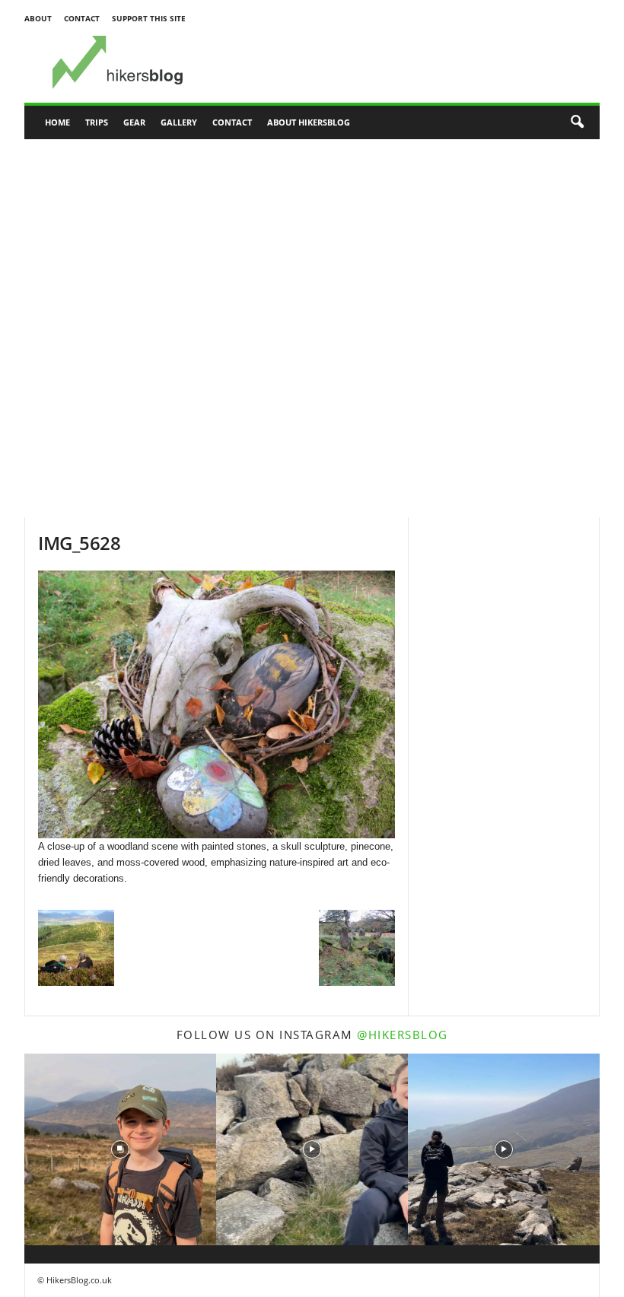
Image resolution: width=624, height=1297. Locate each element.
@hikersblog (402, 1034)
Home (57, 122)
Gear (134, 122)
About (38, 18)
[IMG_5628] (216, 704)
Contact (82, 18)
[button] (577, 122)
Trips (96, 122)
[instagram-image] (120, 1149)
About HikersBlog (308, 122)
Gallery (179, 122)
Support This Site (149, 18)
